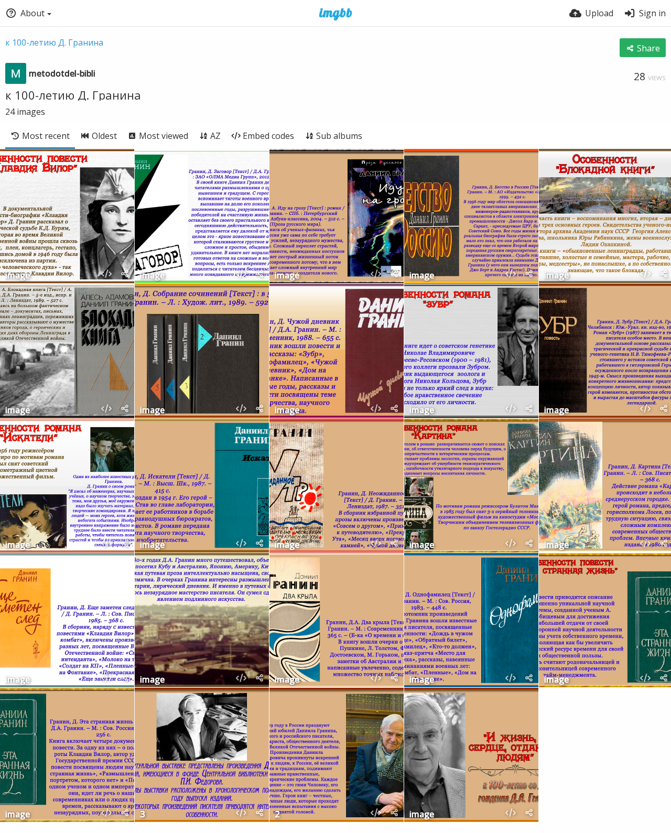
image (17, 276)
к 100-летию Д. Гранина (54, 42)
